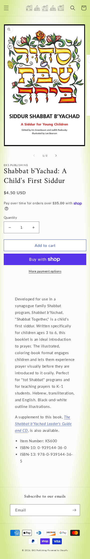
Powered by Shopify (58, 550)
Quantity (10, 218)
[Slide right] (56, 155)
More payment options (45, 271)
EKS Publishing (39, 550)
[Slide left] (34, 155)
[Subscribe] (74, 510)
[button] (6, 7)
